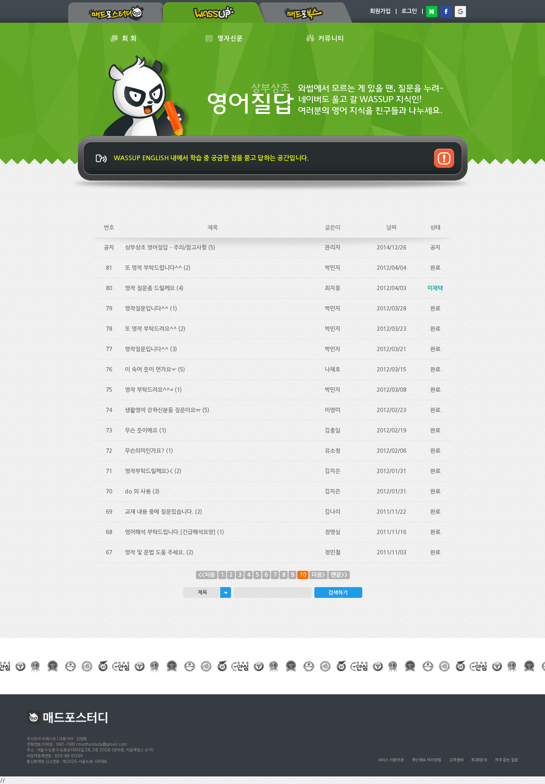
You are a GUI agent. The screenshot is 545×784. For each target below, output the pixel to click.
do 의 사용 (138, 491)
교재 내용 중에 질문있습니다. (159, 512)
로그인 (409, 11)
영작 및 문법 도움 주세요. (155, 552)
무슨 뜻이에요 (141, 430)
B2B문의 (479, 759)
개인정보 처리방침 (426, 759)
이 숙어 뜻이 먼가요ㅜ (150, 369)
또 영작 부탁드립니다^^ (153, 268)
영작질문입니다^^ (146, 308)
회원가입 (380, 11)
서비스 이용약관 (391, 759)
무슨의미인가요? (144, 451)
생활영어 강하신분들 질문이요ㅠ (163, 410)
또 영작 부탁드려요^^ (151, 329)
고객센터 (456, 759)
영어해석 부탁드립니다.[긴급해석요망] (170, 532)
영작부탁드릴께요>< (149, 471)
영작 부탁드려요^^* (149, 390)
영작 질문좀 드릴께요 (150, 288)
